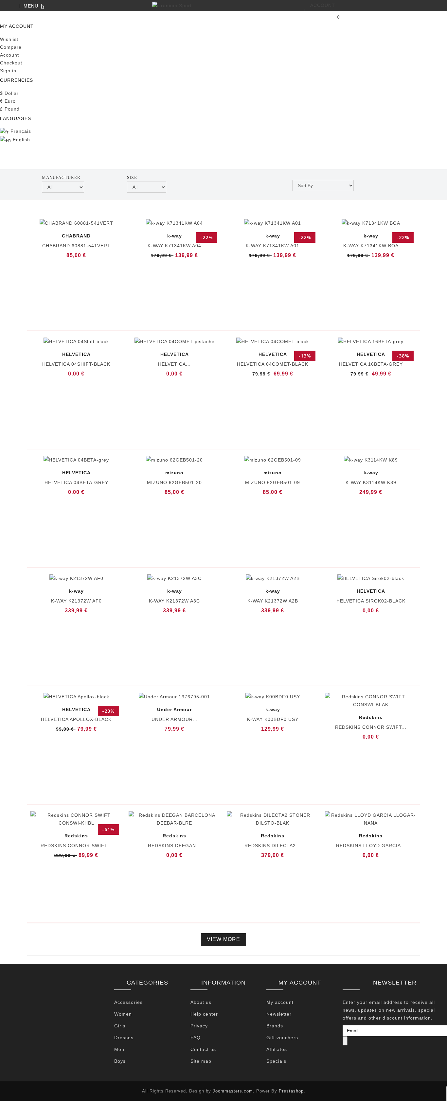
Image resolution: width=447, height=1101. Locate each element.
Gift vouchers (282, 1037)
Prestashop (291, 1091)
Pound (10, 109)
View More (223, 939)
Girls (119, 1025)
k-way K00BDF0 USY (272, 719)
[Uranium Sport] (223, 5)
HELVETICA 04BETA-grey (76, 482)
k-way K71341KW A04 (174, 245)
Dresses (124, 1037)
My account (280, 1002)
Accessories (128, 1002)
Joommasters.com (233, 1091)
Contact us (203, 1049)
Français (20, 131)
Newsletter (279, 1014)
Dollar (9, 93)
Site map (200, 1061)
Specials (276, 1061)
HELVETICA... (174, 364)
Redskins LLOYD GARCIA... (371, 845)
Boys (120, 1061)
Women (123, 1014)
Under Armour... (175, 719)
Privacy (199, 1025)
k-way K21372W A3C (174, 600)
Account (9, 55)
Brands (274, 1025)
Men (119, 1049)
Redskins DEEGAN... (174, 845)
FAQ (195, 1037)
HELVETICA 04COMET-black (272, 364)
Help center (204, 1014)
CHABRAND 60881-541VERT (76, 245)
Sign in (8, 70)
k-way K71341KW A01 (272, 245)
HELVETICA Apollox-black (76, 719)
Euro (8, 101)
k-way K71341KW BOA (371, 245)
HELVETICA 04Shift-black (76, 364)
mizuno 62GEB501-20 (174, 482)
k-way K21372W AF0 (76, 600)
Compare (11, 47)
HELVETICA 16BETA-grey (371, 364)
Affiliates (276, 1049)
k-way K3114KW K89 (371, 482)
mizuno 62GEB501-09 (272, 482)
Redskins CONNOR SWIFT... (370, 727)
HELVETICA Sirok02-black (370, 600)
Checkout (11, 62)
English (20, 139)
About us (200, 1002)
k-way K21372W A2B (272, 600)
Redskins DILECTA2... (272, 845)
